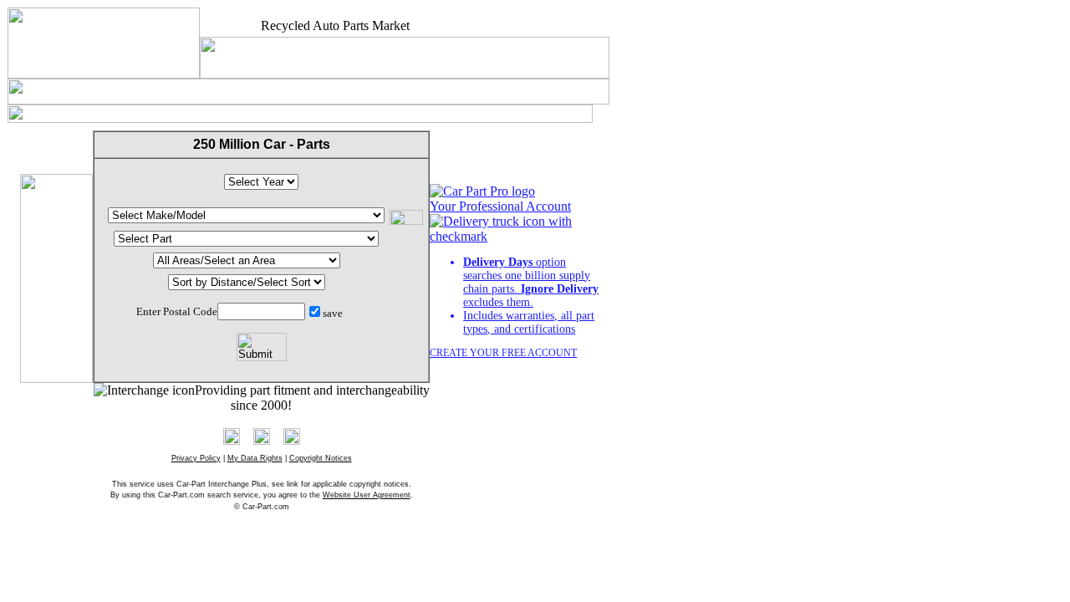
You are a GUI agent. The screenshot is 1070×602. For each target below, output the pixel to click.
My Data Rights (255, 458)
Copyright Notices (320, 458)
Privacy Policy (196, 458)
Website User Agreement (366, 495)
